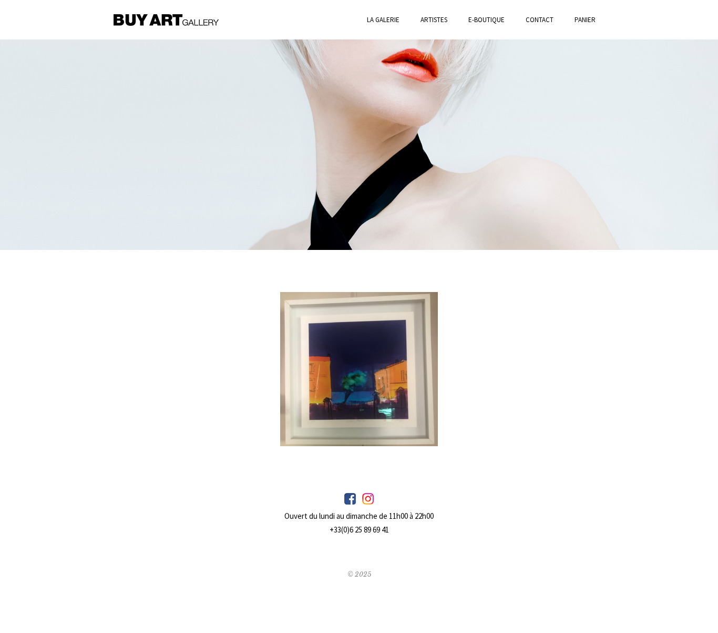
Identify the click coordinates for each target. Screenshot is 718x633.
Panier (585, 19)
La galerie (383, 19)
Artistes (433, 19)
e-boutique (486, 19)
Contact (539, 19)
